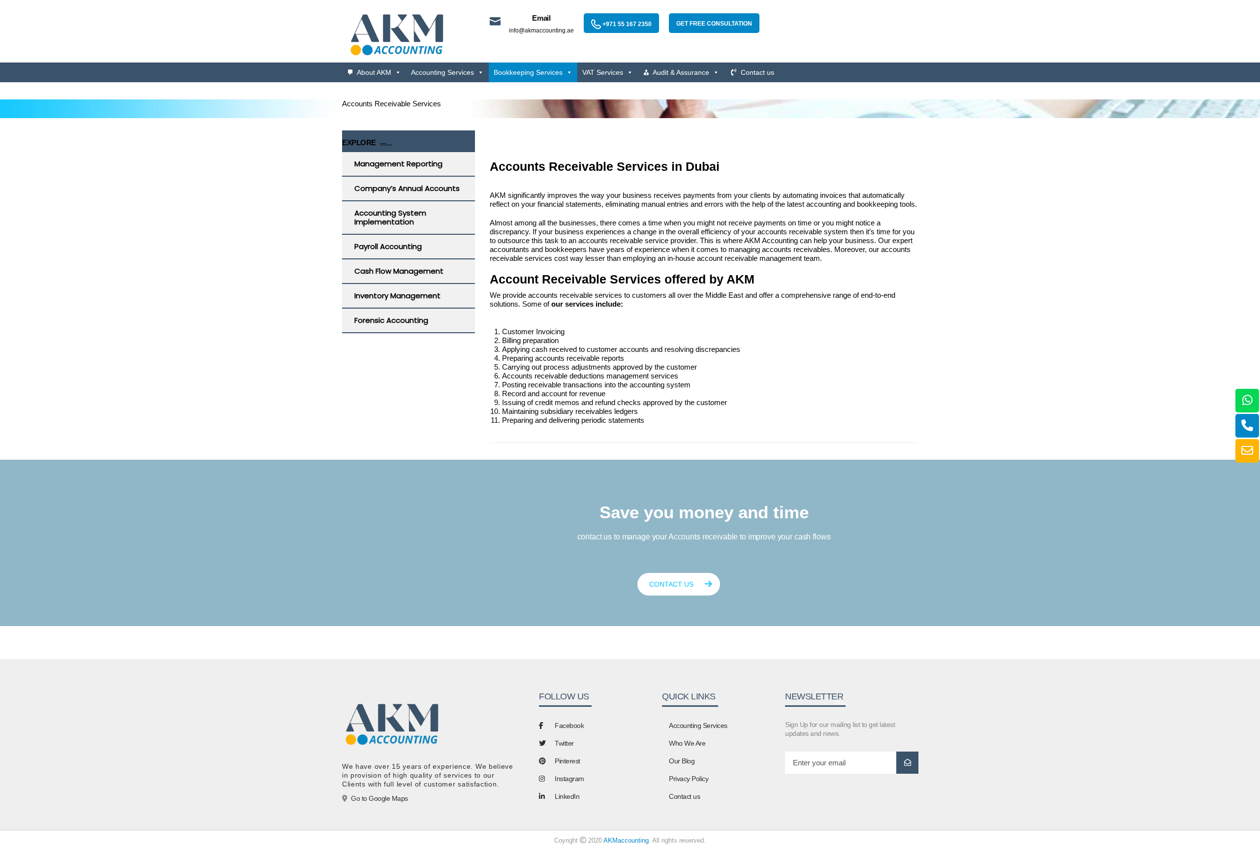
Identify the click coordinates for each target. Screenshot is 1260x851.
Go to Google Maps (379, 798)
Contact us (757, 72)
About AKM (374, 72)
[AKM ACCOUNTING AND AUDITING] (396, 33)
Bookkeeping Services (528, 72)
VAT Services (602, 72)
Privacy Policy (688, 779)
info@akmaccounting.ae (541, 30)
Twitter (564, 743)
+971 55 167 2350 (626, 24)
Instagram (569, 779)
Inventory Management (397, 295)
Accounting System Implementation (390, 217)
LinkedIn (567, 796)
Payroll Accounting (388, 246)
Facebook (569, 725)
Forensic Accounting (391, 320)
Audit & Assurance (681, 72)
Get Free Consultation (714, 23)
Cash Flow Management (398, 271)
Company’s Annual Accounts (407, 188)
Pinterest (567, 761)
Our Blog (681, 761)
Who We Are (687, 743)
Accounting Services (442, 72)
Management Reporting (398, 163)
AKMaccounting (626, 840)
